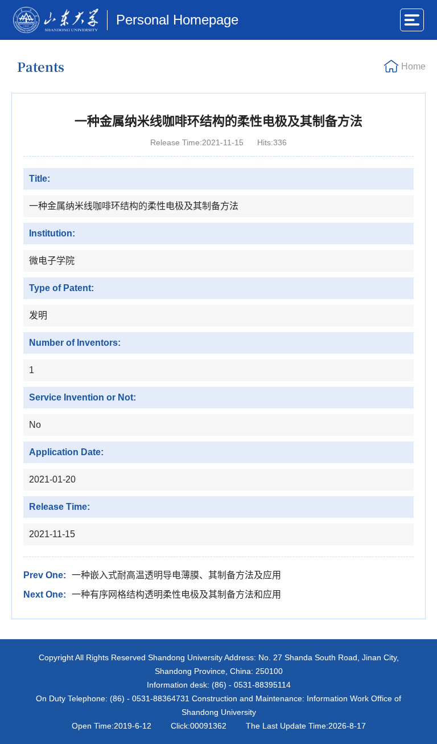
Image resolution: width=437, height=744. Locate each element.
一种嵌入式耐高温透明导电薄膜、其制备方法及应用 (176, 575)
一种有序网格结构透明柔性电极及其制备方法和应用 (176, 594)
